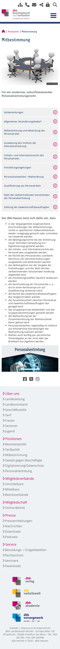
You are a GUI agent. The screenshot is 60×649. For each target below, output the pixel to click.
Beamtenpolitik (15, 444)
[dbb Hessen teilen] (40, 5)
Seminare (11, 561)
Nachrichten (13, 526)
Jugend (10, 431)
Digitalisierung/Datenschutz (24, 466)
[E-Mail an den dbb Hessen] (33, 5)
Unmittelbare (14, 484)
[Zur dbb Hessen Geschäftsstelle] (26, 5)
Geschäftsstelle (15, 410)
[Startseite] (3, 31)
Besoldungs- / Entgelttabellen (25, 550)
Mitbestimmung (16, 455)
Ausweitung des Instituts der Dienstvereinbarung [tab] (20, 144)
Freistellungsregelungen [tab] (17, 167)
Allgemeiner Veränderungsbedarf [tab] (23, 121)
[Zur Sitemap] (19, 5)
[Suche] (53, 5)
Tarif (8, 415)
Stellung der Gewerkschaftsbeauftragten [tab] (26, 207)
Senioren (11, 426)
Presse (10, 515)
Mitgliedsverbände (19, 478)
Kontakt (14, 628)
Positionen (13, 31)
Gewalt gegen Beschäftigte (23, 460)
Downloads (13, 531)
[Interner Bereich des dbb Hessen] (46, 5)
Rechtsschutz (14, 555)
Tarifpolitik (12, 449)
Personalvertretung (18, 471)
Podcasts (11, 537)
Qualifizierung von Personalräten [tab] (22, 185)
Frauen (10, 420)
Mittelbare (12, 489)
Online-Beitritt (15, 508)
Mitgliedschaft (16, 502)
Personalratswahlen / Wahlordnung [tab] (24, 176)
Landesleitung (15, 399)
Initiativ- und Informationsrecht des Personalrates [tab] (24, 157)
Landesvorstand (16, 404)
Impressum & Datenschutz (35, 628)
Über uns (12, 393)
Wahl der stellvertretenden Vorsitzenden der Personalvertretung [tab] (27, 196)
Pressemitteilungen (18, 521)
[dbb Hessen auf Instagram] (36, 379)
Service (10, 544)
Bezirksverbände (16, 495)
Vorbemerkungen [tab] (13, 112)
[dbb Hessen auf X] (30, 379)
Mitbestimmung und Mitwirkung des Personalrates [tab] (24, 132)
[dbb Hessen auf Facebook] (23, 379)
